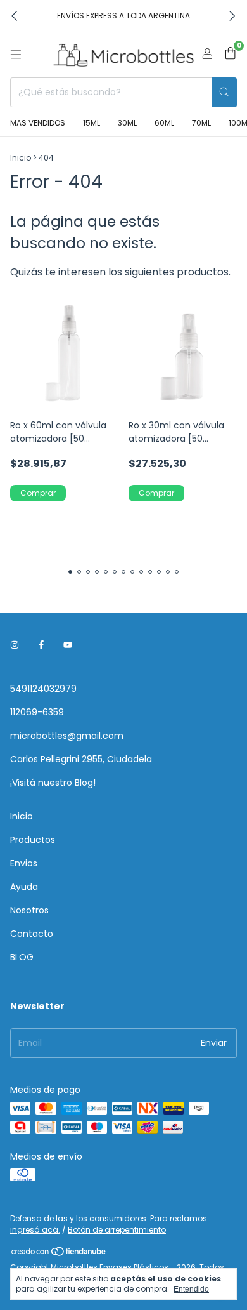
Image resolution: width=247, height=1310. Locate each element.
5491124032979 (43, 688)
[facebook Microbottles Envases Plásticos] (41, 645)
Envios (23, 863)
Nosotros (29, 910)
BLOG (22, 957)
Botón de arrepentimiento (117, 1229)
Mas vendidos (37, 122)
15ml (91, 122)
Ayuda (24, 886)
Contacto (31, 933)
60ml (164, 122)
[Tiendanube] (59, 1253)
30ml (127, 122)
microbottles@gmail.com (67, 735)
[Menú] (16, 54)
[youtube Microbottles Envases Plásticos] (67, 645)
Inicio (20, 157)
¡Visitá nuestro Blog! (53, 782)
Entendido (191, 1289)
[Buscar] (224, 92)
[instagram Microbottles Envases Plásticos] (14, 645)
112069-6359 (37, 712)
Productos (32, 839)
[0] (230, 54)
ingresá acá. (35, 1229)
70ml (201, 122)
